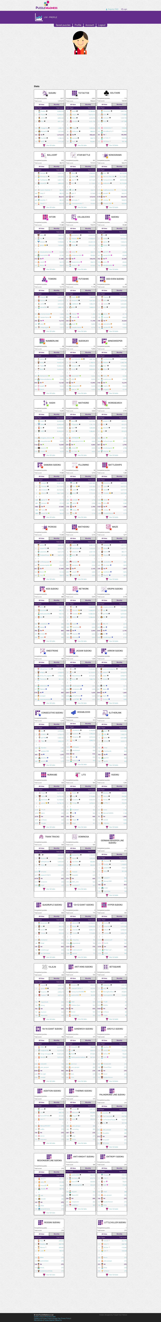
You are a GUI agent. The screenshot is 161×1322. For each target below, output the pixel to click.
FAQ (35, 1320)
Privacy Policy (46, 1318)
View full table (50, 145)
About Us (59, 1320)
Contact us (37, 1318)
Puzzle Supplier (49, 1320)
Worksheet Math (50, 1317)
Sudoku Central (39, 1317)
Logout (101, 25)
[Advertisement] (80, 69)
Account (89, 25)
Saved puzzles (63, 25)
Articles (40, 1320)
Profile (78, 25)
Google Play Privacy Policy (61, 1318)
